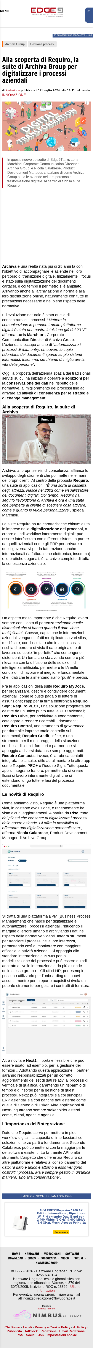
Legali (27, 1327)
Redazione (48, 1331)
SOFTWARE (72, 1253)
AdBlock (31, 1331)
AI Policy (80, 1327)
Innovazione (14, 95)
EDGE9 (32, 1258)
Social (30, 1335)
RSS (19, 1335)
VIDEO (65, 1258)
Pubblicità (14, 1331)
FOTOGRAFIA (48, 1258)
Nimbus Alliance (46, 1308)
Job (41, 1335)
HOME (16, 1253)
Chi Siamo (12, 1327)
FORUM (78, 1258)
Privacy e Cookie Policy (52, 1327)
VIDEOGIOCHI (52, 1253)
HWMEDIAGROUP (47, 1262)
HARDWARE (32, 1253)
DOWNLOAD (15, 1258)
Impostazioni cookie (61, 1335)
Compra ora (61, 1232)
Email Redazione (72, 1331)
